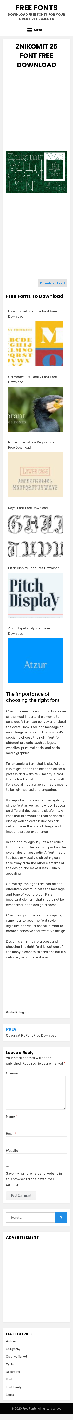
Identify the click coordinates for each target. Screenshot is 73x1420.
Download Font (52, 283)
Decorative (13, 1372)
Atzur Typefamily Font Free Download (29, 631)
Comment (13, 1073)
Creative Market (16, 1356)
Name (11, 1116)
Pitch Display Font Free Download (33, 568)
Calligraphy (13, 1349)
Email (11, 1134)
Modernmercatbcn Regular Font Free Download (32, 445)
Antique (11, 1341)
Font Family (14, 1387)
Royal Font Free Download (28, 508)
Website (12, 1151)
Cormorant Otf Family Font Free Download (32, 379)
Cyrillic (10, 1364)
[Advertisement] (36, 110)
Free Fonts (36, 7)
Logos (23, 1012)
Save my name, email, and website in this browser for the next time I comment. (34, 1179)
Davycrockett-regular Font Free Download (32, 314)
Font (9, 1379)
